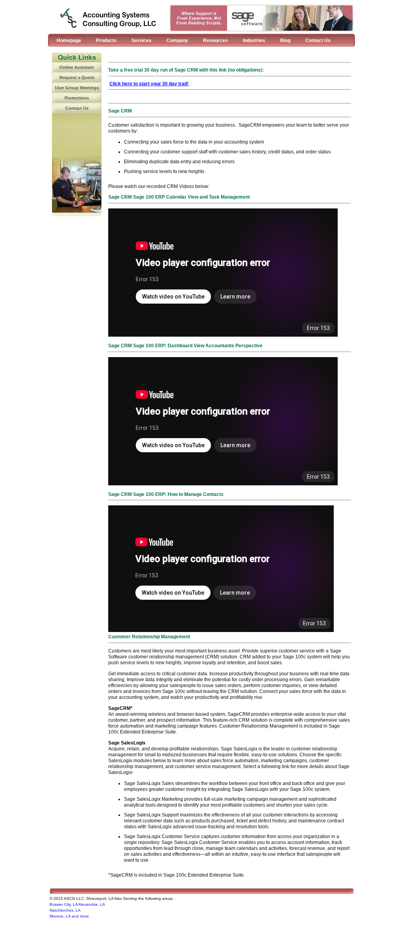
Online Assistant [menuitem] (76, 67)
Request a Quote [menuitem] (76, 77)
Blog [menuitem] (285, 40)
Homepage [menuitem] (69, 40)
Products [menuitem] (106, 40)
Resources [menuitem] (215, 40)
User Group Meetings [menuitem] (77, 87)
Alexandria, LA (91, 904)
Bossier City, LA (64, 904)
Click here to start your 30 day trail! (149, 84)
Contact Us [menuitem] (318, 40)
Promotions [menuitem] (77, 98)
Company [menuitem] (177, 40)
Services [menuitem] (141, 40)
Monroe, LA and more (69, 916)
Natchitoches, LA (65, 910)
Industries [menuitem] (254, 40)
